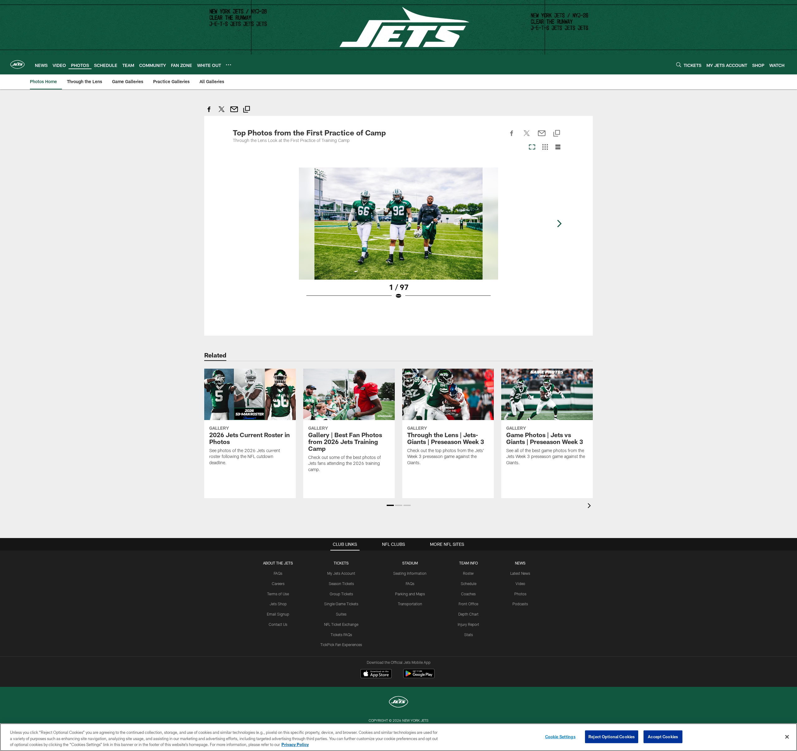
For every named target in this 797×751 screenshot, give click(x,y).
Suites (341, 614)
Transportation (410, 604)
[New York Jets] (398, 702)
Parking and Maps (410, 594)
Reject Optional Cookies (611, 736)
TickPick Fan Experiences (341, 644)
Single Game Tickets (341, 604)
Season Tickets (341, 583)
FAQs (278, 573)
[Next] (559, 223)
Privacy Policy (295, 744)
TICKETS (341, 563)
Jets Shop (278, 604)
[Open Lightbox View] (398, 237)
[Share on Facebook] (209, 112)
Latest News (520, 573)
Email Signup (278, 614)
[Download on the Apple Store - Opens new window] (376, 674)
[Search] (678, 64)
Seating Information (410, 573)
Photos (520, 594)
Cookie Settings (560, 736)
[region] (398, 737)
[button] (390, 505)
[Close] (787, 737)
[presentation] (590, 506)
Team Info (468, 563)
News (520, 563)
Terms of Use (278, 594)
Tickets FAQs (341, 634)
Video (520, 583)
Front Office (468, 604)
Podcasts (520, 604)
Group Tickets (341, 594)
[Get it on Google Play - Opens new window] (418, 676)
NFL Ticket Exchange (341, 624)
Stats (468, 634)
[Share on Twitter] (222, 112)
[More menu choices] (228, 64)
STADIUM (410, 563)
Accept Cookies (663, 736)
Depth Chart (468, 614)
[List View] (558, 147)
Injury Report (468, 624)
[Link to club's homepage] (17, 64)
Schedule (468, 583)
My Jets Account (341, 573)
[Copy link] (247, 110)
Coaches (468, 594)
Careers (278, 583)
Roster (468, 573)
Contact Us (278, 624)
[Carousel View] (532, 147)
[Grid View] (545, 147)
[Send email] (234, 112)
